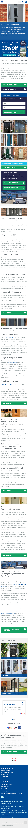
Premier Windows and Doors (8, 613)
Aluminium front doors (6, 384)
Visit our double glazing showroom (11, 629)
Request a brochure (9, 89)
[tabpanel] (14, 707)
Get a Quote (7, 312)
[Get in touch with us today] (23, 2)
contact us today (14, 610)
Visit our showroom (11, 183)
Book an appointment (10, 84)
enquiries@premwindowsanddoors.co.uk (12, 793)
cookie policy (19, 823)
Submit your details (10, 112)
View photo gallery (9, 167)
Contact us (7, 403)
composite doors (12, 362)
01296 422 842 (6, 791)
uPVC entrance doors (8, 337)
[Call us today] (19, 2)
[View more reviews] (10, 727)
